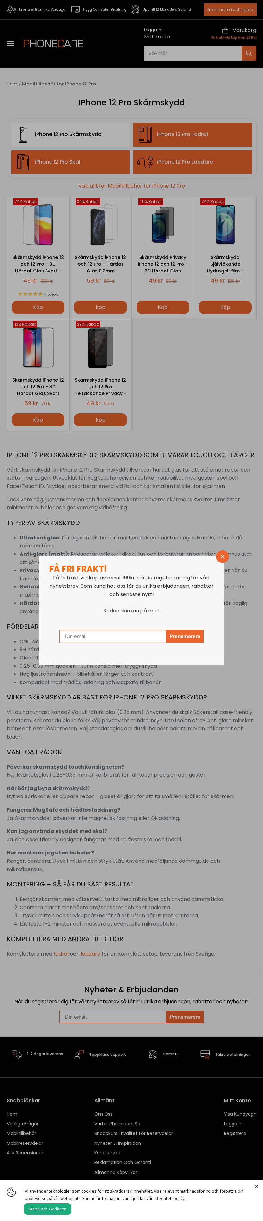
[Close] (256, 1186)
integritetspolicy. (169, 1198)
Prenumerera (185, 636)
